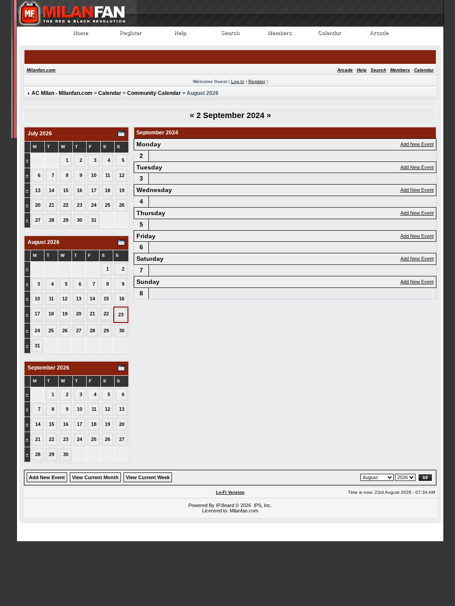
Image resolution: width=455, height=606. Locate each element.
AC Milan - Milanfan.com (62, 93)
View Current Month (95, 477)
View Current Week (148, 477)
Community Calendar (154, 93)
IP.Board (225, 505)
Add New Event (417, 144)
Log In (237, 81)
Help (180, 33)
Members (279, 33)
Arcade (379, 33)
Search (230, 33)
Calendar (329, 33)
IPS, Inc (262, 505)
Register (131, 33)
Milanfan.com (41, 69)
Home (80, 33)
